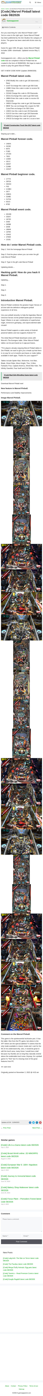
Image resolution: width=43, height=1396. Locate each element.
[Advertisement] (21, 1097)
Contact (13, 1386)
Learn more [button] (7, 1067)
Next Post (36, 1128)
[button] (21, 413)
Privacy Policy (22, 1386)
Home (2, 9)
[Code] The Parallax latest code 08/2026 (18, 1264)
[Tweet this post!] (33, 1123)
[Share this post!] (30, 1123)
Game (7, 9)
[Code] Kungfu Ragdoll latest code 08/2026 (19, 1279)
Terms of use (33, 1386)
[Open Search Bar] (30, 2)
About (7, 1386)
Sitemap (21, 1389)
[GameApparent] (11, 2)
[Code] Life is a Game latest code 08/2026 (20, 1145)
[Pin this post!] (40, 1123)
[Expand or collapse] (39, 27)
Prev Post (7, 1128)
